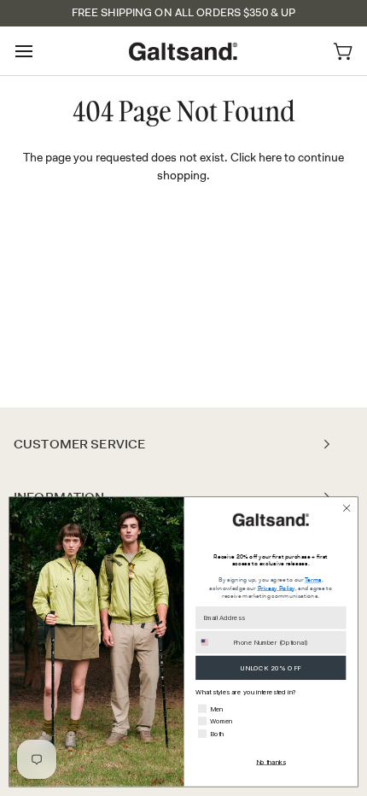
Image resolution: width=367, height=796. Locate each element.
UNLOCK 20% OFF (270, 667)
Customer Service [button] (79, 444)
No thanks (271, 761)
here (270, 157)
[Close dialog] (346, 508)
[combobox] (212, 642)
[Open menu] (39, 50)
